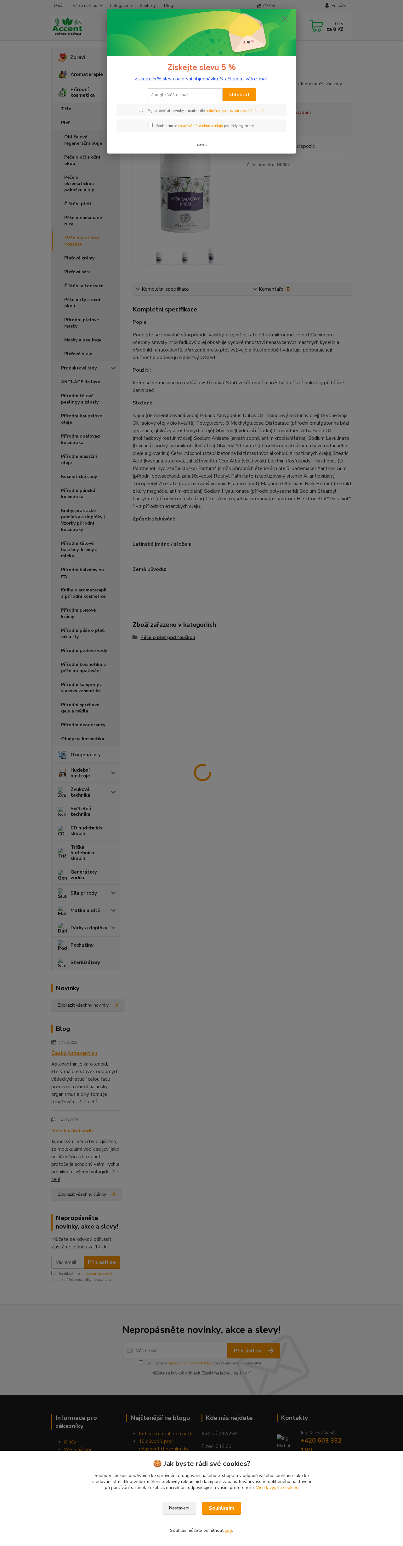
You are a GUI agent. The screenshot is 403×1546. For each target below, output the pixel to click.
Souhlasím (221, 1508)
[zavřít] (285, 18)
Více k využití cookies (277, 1488)
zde (228, 1530)
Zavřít (201, 144)
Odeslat (239, 94)
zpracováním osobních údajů (200, 126)
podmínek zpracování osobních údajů (235, 110)
